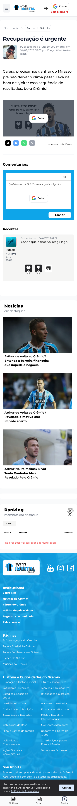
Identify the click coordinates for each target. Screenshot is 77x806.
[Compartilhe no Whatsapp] (24, 143)
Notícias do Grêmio (15, 598)
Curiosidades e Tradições (18, 709)
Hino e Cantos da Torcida (18, 730)
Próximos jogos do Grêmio (20, 640)
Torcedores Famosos (54, 750)
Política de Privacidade (25, 791)
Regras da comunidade (18, 616)
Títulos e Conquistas (53, 682)
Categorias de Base (15, 725)
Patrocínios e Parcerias (17, 715)
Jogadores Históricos (16, 688)
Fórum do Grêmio (14, 604)
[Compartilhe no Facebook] (16, 143)
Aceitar (66, 787)
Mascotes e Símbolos (54, 703)
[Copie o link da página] (32, 143)
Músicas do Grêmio (15, 664)
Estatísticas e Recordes (55, 709)
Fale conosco (11, 622)
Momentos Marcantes (54, 725)
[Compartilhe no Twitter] (8, 143)
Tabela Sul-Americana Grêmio (21, 652)
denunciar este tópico (60, 144)
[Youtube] (50, 568)
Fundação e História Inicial (19, 682)
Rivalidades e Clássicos (55, 693)
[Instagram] (60, 568)
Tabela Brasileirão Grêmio (19, 646)
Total (9, 523)
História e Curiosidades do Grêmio (31, 677)
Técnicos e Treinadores (55, 688)
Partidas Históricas (15, 703)
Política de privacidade (18, 610)
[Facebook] (70, 568)
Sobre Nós (9, 592)
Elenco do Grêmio (14, 658)
